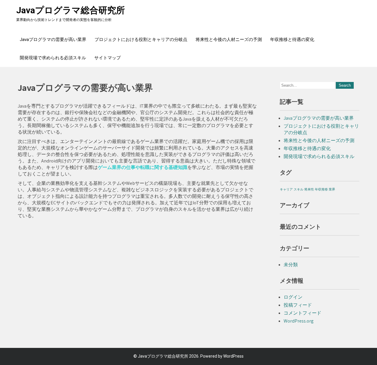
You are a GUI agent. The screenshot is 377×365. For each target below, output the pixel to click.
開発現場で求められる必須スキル (53, 57)
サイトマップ (107, 57)
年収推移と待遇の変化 (292, 39)
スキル (298, 189)
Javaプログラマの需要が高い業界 (53, 39)
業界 (332, 189)
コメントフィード (302, 313)
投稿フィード (298, 305)
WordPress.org (299, 321)
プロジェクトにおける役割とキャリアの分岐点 (141, 39)
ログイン (293, 297)
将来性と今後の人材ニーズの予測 (229, 39)
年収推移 (321, 189)
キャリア (286, 189)
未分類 (291, 265)
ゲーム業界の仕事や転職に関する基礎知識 (142, 167)
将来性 (309, 189)
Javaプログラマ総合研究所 (70, 10)
